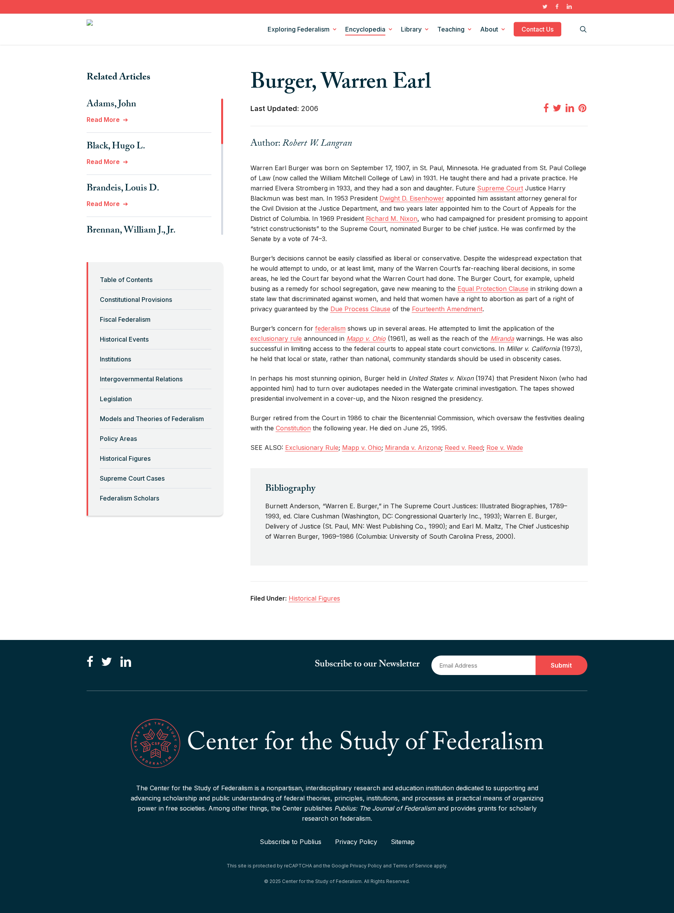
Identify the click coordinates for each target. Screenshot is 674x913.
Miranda (502, 338)
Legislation (116, 399)
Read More (103, 119)
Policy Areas (118, 438)
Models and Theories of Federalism (152, 419)
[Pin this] (583, 108)
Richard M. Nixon (391, 218)
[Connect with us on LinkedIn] (125, 662)
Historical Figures (125, 458)
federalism (330, 328)
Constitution (293, 428)
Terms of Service (413, 866)
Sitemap (403, 842)
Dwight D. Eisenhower (412, 198)
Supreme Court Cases (132, 478)
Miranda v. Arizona (413, 447)
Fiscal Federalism (125, 319)
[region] (155, 167)
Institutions (115, 359)
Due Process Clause (360, 309)
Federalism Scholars (129, 498)
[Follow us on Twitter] (106, 662)
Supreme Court (500, 188)
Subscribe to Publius (290, 842)
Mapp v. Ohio (366, 338)
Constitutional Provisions (136, 299)
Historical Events (124, 339)
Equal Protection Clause (493, 289)
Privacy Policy (356, 842)
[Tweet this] (557, 108)
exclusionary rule (276, 338)
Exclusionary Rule (312, 447)
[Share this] (546, 108)
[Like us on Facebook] (90, 662)
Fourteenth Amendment (447, 309)
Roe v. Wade (504, 447)
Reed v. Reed (464, 447)
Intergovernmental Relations (141, 379)
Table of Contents (126, 280)
